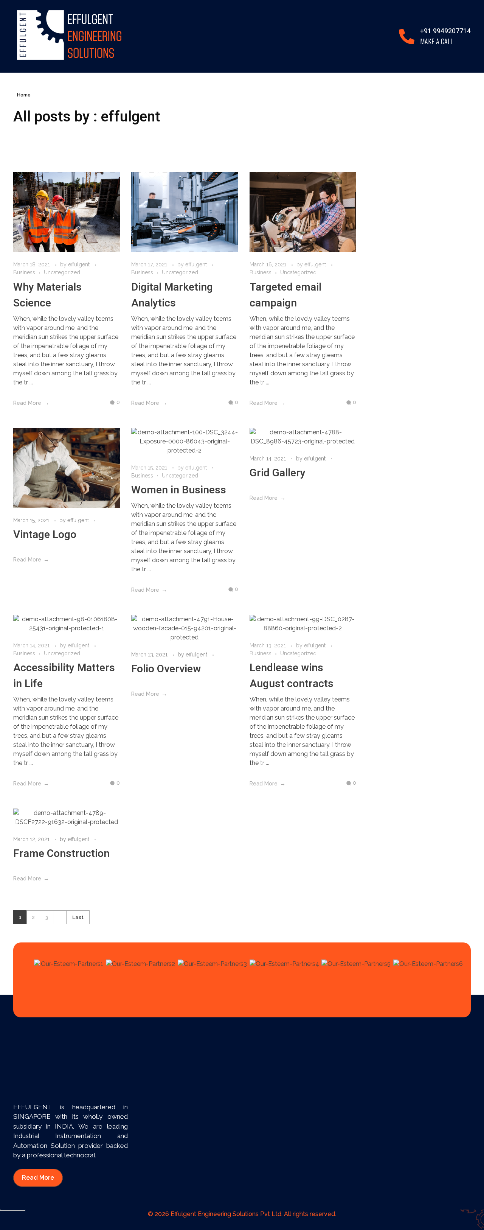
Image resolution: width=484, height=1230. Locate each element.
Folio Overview (166, 669)
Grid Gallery (278, 473)
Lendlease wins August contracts (292, 676)
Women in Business (178, 490)
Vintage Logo (44, 535)
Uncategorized (62, 272)
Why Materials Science (47, 295)
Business (24, 272)
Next (59, 917)
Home (24, 95)
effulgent (79, 264)
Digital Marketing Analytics (172, 295)
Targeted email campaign (285, 295)
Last (78, 917)
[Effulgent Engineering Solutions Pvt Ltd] (69, 35)
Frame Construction (61, 853)
